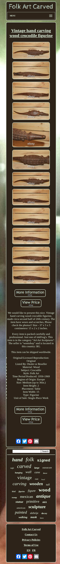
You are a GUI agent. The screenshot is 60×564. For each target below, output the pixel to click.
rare (36, 479)
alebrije (34, 513)
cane (37, 472)
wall (28, 472)
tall (48, 484)
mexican (26, 496)
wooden (36, 483)
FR (34, 550)
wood (44, 490)
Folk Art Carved (31, 529)
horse (42, 518)
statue (19, 501)
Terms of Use (31, 545)
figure (32, 491)
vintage (24, 477)
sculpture (37, 506)
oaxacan (47, 467)
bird (14, 491)
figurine (22, 491)
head (43, 479)
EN (28, 550)
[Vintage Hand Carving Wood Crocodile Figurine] (31, 51)
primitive (32, 501)
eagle (12, 468)
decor (45, 473)
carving (19, 483)
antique (43, 496)
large (36, 467)
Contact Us (31, 534)
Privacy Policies (31, 539)
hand (17, 459)
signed (43, 460)
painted (21, 512)
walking (23, 517)
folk (30, 459)
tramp (14, 497)
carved (24, 466)
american (21, 508)
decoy (44, 513)
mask (33, 517)
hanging (18, 473)
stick (44, 502)
